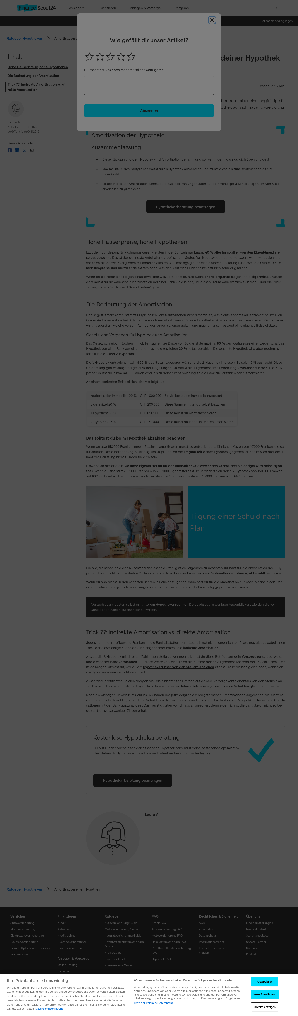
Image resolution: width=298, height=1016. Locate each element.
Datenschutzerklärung (49, 1009)
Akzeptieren (264, 982)
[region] (149, 995)
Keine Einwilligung (264, 994)
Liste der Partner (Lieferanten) (153, 1003)
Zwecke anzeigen (265, 1007)
